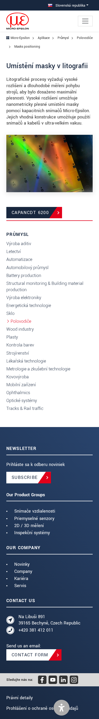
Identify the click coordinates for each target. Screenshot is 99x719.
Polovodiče (21, 321)
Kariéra (21, 578)
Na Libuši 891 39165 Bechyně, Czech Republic (49, 620)
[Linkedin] (63, 680)
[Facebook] (42, 680)
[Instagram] (74, 680)
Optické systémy (21, 401)
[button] (61, 708)
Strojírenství (17, 353)
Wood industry (20, 329)
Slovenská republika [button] (69, 5)
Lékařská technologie (26, 361)
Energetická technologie (28, 306)
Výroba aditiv (18, 244)
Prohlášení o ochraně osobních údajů (42, 708)
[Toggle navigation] (85, 21)
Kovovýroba (17, 377)
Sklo (10, 313)
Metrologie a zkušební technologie (38, 369)
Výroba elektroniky (23, 298)
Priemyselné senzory (34, 518)
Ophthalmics (18, 393)
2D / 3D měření (29, 525)
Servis (20, 585)
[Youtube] (53, 680)
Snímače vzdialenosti (34, 511)
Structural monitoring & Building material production (44, 286)
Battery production (23, 275)
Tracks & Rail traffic (24, 408)
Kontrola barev (20, 345)
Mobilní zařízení (21, 385)
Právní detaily (19, 698)
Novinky (22, 564)
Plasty (12, 337)
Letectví (13, 252)
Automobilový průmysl (27, 268)
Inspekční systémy (32, 532)
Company (23, 571)
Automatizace (19, 259)
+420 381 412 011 (35, 630)
